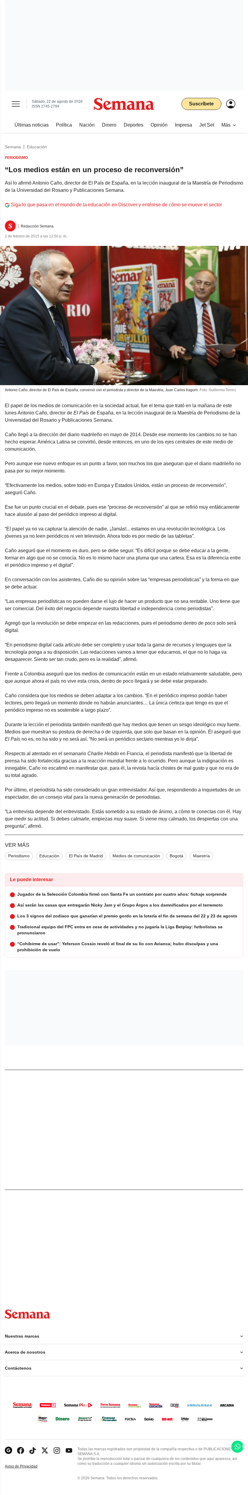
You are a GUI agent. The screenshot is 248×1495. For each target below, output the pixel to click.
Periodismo (19, 855)
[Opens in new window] (20, 1450)
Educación (37, 146)
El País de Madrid (86, 855)
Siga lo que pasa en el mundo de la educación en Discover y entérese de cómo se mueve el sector (116, 204)
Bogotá (176, 855)
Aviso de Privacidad (27, 1466)
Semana (13, 146)
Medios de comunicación (136, 855)
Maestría (201, 855)
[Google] (8, 1450)
